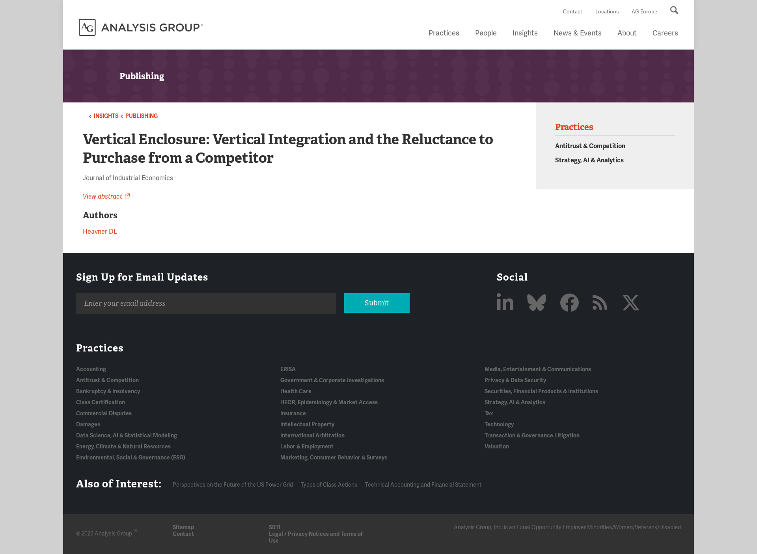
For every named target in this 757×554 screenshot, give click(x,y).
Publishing (141, 116)
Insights (525, 33)
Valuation (497, 446)
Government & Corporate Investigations (332, 380)
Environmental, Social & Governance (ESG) (130, 457)
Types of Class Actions (329, 484)
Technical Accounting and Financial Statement (423, 484)
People (486, 33)
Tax (489, 413)
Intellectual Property (307, 424)
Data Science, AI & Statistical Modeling (126, 435)
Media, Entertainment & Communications (538, 369)
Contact (572, 12)
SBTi (274, 527)
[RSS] (602, 303)
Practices (444, 33)
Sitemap (183, 527)
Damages (88, 424)
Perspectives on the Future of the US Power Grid (233, 484)
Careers (665, 33)
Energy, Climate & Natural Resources (123, 446)
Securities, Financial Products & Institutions (541, 391)
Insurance (293, 413)
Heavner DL (100, 232)
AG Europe (644, 12)
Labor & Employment (307, 446)
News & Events (578, 33)
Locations (607, 12)
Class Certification (100, 402)
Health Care (295, 391)
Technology (499, 424)
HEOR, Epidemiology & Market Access (329, 402)
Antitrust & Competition (590, 146)
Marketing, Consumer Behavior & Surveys (333, 457)
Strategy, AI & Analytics (589, 160)
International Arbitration (312, 435)
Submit (377, 303)
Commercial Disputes (104, 413)
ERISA (288, 369)
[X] (630, 303)
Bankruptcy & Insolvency (108, 391)
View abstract (102, 197)
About (627, 33)
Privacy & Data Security (515, 380)
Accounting (91, 369)
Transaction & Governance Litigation (532, 435)
